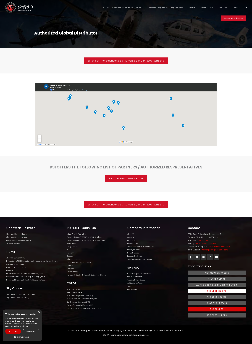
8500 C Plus (71, 243)
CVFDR (72, 283)
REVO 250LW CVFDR (74, 292)
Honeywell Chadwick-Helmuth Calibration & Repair (26, 280)
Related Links (132, 243)
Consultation (132, 289)
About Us (131, 234)
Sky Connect (15, 288)
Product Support (133, 240)
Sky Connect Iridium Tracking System (20, 294)
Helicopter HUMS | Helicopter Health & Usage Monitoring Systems (32, 261)
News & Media (133, 253)
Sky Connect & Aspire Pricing (17, 297)
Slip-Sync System (13, 243)
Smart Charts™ (72, 272)
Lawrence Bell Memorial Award (18, 240)
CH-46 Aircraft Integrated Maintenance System (24, 273)
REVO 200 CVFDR (73, 289)
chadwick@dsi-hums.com (206, 243)
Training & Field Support (136, 280)
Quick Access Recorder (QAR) (78, 302)
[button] (107, 8)
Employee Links (133, 249)
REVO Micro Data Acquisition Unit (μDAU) (82, 299)
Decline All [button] (31, 331)
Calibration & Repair (135, 283)
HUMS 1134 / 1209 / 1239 (15, 267)
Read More (24, 326)
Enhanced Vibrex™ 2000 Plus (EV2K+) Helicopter (85, 237)
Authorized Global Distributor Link (140, 246)
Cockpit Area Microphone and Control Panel (84, 308)
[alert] (22, 325)
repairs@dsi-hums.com (219, 246)
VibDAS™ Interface (134, 277)
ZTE (68, 249)
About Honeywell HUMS (15, 258)
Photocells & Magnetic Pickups (79, 262)
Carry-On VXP (72, 246)
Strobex (70, 256)
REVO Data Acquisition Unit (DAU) (80, 295)
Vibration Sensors (74, 259)
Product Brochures (134, 256)
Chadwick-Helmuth (20, 228)
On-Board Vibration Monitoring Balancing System (25, 277)
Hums (10, 252)
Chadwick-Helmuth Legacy (16, 237)
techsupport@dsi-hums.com (215, 249)
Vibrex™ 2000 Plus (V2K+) (76, 234)
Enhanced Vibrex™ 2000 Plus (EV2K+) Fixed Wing (86, 240)
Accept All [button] (13, 331)
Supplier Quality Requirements (139, 259)
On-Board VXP (12, 270)
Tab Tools (71, 268)
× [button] (39, 312)
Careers (130, 237)
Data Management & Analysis (139, 273)
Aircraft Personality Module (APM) (80, 305)
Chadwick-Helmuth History (16, 234)
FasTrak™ (70, 253)
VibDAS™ (130, 286)
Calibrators (71, 265)
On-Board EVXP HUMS (15, 264)
